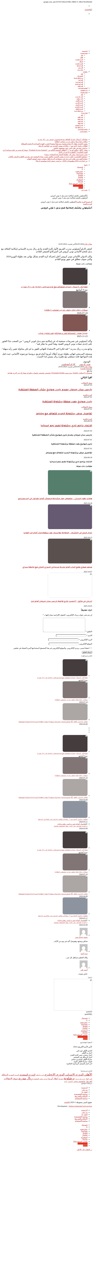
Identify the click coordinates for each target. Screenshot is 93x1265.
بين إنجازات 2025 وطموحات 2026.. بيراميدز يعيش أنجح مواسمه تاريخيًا (62, 161)
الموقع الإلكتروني (85, 644)
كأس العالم (80, 86)
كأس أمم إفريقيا (79, 84)
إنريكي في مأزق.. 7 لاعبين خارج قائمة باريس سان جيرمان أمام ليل (61, 602)
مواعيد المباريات (83, 129)
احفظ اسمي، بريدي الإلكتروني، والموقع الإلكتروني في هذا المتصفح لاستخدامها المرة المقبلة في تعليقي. (51, 648)
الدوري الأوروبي (79, 102)
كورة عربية (84, 113)
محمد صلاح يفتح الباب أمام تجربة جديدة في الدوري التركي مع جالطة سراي (57, 567)
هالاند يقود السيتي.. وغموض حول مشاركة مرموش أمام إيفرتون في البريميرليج (55, 499)
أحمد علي (84, 970)
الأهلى (81, 57)
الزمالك (81, 61)
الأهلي (88, 1074)
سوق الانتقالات (86, 383)
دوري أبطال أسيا (79, 127)
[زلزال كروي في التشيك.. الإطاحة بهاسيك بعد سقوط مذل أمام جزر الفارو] (70, 529)
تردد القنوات (84, 90)
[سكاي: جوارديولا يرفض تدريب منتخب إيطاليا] (75, 307)
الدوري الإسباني (79, 105)
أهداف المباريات (83, 88)
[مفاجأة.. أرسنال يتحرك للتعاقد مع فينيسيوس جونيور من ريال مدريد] (75, 284)
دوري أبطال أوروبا (78, 111)
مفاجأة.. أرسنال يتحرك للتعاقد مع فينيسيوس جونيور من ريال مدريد (63, 139)
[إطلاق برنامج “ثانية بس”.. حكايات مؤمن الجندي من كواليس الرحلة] (75, 817)
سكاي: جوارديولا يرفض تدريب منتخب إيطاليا (71, 142)
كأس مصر (80, 67)
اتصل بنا (85, 1092)
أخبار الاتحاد (80, 119)
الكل (82, 55)
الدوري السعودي (79, 125)
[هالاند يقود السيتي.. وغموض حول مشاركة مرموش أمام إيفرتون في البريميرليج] (70, 494)
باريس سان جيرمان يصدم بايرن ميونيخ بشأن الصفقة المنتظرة (55, 390)
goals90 (67, 1102)
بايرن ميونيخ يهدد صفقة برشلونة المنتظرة (67, 402)
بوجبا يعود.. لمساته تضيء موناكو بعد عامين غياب (63, 333)
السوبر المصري (79, 63)
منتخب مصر (80, 69)
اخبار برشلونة (80, 98)
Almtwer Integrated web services (80, 1106)
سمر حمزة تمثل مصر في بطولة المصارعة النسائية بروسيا (66, 154)
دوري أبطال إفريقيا (78, 78)
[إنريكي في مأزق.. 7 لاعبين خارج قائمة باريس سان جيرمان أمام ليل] (70, 597)
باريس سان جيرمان (80, 1079)
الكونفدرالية (80, 76)
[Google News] (86, 369)
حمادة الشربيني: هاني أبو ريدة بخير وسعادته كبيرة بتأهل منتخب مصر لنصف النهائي (57, 159)
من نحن (85, 1090)
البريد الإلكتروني (85, 640)
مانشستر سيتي (79, 1081)
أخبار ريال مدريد (79, 96)
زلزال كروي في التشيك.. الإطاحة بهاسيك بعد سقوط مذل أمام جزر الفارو (58, 533)
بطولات (85, 72)
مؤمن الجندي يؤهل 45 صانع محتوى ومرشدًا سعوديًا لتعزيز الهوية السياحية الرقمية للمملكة (54, 144)
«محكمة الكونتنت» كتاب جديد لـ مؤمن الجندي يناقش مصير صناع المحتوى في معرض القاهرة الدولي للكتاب (48, 157)
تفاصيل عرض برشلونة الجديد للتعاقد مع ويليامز (64, 414)
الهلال (87, 1079)
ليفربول (89, 1081)
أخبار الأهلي (80, 117)
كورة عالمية (84, 92)
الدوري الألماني (79, 100)
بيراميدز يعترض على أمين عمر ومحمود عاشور (70, 148)
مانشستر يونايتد (68, 1081)
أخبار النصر (80, 121)
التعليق (89, 631)
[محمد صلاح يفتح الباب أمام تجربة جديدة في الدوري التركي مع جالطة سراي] (70, 563)
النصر (90, 1079)
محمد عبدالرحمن (81, 937)
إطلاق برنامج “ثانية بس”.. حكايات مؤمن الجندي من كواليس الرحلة (63, 146)
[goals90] (88, 10)
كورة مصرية (84, 53)
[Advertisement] (46, 32)
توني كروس (84, 364)
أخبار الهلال (80, 123)
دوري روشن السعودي (40, 1079)
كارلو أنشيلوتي (68, 364)
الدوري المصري (79, 59)
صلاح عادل (88, 244)
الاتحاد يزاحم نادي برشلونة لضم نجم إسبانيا (66, 426)
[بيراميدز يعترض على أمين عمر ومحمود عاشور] (72, 824)
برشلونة (69, 1078)
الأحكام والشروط (81, 1096)
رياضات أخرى (84, 131)
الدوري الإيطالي (79, 109)
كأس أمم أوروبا (79, 82)
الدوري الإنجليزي (79, 107)
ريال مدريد (25, 1078)
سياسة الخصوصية (81, 1094)
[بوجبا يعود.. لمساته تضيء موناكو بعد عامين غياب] (75, 330)
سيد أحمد (84, 954)
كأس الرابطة (80, 65)
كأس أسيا (80, 80)
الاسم (89, 635)
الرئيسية (85, 51)
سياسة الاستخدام (81, 1098)
